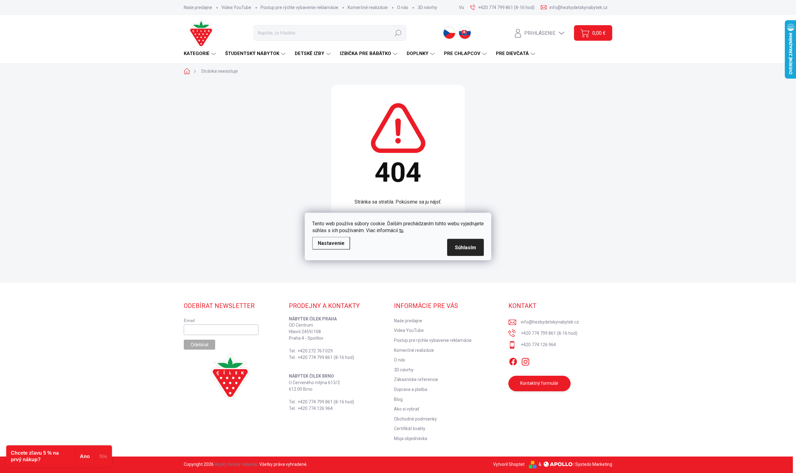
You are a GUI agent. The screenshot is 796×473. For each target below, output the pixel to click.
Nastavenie (331, 243)
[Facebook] (513, 360)
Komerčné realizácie (368, 7)
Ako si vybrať (406, 408)
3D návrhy (427, 7)
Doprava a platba (410, 389)
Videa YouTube (236, 7)
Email (189, 320)
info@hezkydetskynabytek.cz (550, 321)
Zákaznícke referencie (416, 379)
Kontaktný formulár (539, 383)
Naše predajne (198, 7)
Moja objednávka (410, 438)
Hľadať (398, 32)
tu (401, 230)
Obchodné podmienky (415, 418)
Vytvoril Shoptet (509, 464)
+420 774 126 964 (538, 344)
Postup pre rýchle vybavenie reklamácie (299, 7)
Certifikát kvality (409, 428)
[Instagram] (525, 360)
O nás (402, 7)
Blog (398, 399)
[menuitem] (200, 53)
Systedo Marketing (593, 464)
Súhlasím (465, 247)
